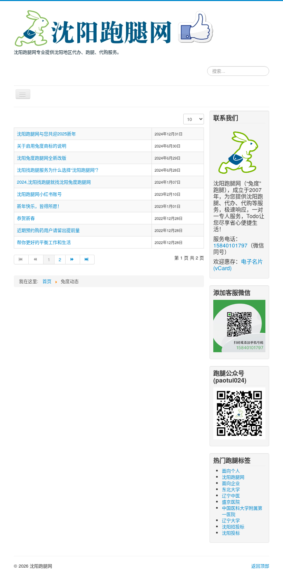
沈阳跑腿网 (233, 477)
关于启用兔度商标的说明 (41, 145)
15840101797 (230, 245)
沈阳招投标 (233, 526)
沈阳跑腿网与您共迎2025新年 (46, 133)
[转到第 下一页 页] (73, 259)
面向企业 (231, 483)
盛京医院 (231, 501)
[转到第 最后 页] (87, 259)
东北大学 (231, 489)
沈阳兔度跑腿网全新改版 (41, 157)
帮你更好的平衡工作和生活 (44, 242)
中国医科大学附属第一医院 (242, 511)
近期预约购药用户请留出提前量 (48, 230)
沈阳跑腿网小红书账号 (39, 194)
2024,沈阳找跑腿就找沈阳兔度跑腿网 (54, 182)
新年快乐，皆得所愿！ (39, 206)
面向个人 (231, 470)
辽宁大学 (231, 520)
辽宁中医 (231, 495)
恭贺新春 (26, 218)
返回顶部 (260, 565)
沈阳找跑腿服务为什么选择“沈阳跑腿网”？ (58, 169)
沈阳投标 (231, 532)
